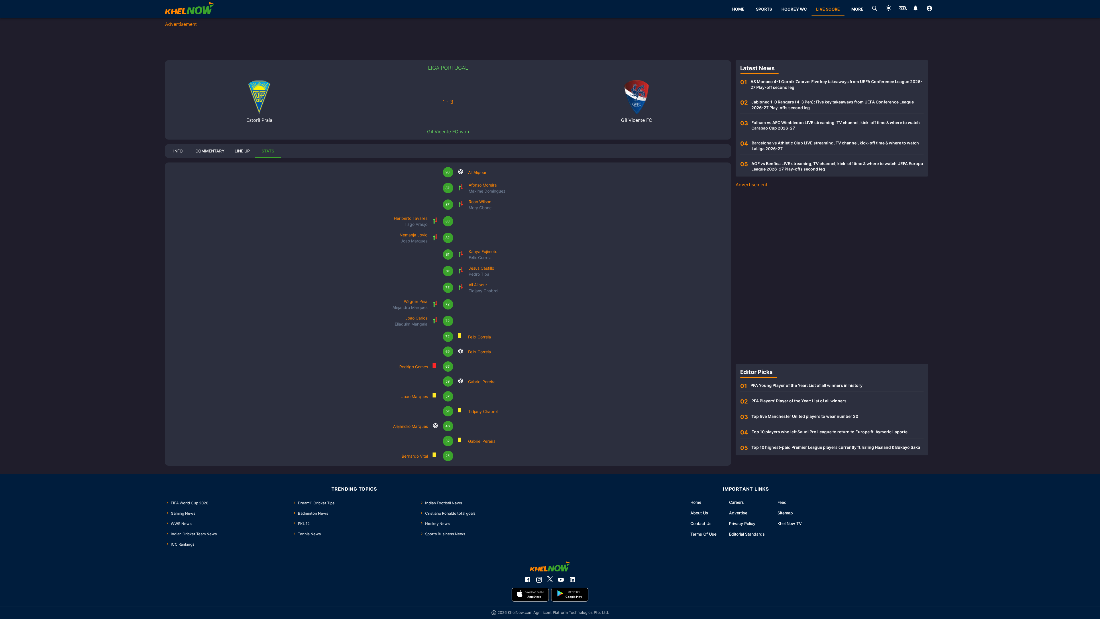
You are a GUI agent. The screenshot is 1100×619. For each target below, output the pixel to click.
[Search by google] (874, 9)
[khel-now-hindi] (902, 9)
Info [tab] (178, 150)
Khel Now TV (789, 523)
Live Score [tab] (828, 9)
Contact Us (701, 523)
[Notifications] (915, 9)
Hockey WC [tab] (794, 9)
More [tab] (857, 9)
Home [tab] (738, 9)
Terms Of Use (703, 534)
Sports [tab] (764, 9)
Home (695, 502)
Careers (736, 502)
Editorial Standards (747, 534)
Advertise (738, 512)
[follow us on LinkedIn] (572, 579)
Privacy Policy (742, 523)
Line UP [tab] (242, 150)
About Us (699, 512)
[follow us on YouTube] (560, 579)
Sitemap (785, 512)
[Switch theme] (888, 9)
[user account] (929, 9)
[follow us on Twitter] (550, 579)
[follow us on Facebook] (527, 579)
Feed (782, 502)
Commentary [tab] (210, 150)
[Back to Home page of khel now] (189, 9)
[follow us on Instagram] (539, 579)
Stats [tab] (268, 150)
